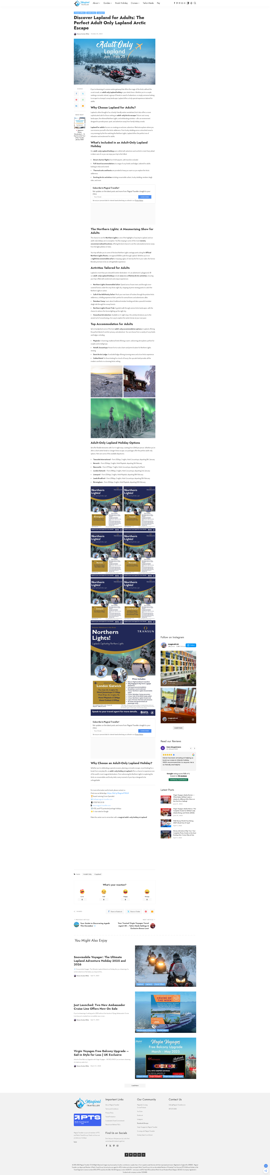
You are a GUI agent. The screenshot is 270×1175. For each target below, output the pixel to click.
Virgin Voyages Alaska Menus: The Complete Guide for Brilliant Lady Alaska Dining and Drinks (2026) (184, 811)
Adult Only (91, 13)
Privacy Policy (109, 1113)
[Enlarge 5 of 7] (120, 581)
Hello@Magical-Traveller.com (177, 1105)
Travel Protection (110, 1117)
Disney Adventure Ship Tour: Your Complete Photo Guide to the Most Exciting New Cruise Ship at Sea (184, 833)
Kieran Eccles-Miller (83, 34)
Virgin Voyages (155, 1076)
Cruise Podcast (141, 1107)
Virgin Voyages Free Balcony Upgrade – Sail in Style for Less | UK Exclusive (101, 1053)
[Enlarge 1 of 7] (120, 489)
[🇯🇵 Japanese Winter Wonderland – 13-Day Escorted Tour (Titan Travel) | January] (79, 122)
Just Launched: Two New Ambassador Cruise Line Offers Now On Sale (99, 1007)
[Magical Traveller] (82, 3)
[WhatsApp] (185, 3)
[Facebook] (174, 3)
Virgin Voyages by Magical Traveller (147, 1127)
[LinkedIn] (76, 105)
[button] (194, 748)
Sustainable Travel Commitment (114, 1121)
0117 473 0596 (173, 1109)
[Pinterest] (177, 3)
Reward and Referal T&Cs (112, 1124)
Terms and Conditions (111, 1109)
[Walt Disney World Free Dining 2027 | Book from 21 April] (166, 823)
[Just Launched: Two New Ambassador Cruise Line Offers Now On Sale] (165, 1012)
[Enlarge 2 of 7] (153, 489)
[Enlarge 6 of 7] (153, 581)
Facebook (140, 1115)
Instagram (140, 1119)
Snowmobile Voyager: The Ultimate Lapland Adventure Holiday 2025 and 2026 (100, 960)
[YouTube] (182, 3)
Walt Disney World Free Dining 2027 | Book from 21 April (183, 822)
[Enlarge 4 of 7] (153, 535)
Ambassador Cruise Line (146, 1030)
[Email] (82, 105)
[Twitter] (82, 93)
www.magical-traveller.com (101, 805)
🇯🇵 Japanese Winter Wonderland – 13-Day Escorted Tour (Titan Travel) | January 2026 (79, 134)
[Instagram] (179, 3)
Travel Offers (79, 13)
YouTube (139, 1111)
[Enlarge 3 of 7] (120, 535)
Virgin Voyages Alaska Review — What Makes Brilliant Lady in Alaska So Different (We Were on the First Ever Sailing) (184, 798)
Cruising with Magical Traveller (146, 1131)
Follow (192, 645)
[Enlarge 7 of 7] (153, 627)
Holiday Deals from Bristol (145, 1135)
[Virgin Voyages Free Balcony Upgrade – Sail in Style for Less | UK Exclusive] (165, 1058)
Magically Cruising (142, 1105)
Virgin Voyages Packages (173, 1076)
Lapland (100, 13)
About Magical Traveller (112, 1105)
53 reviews (182, 776)
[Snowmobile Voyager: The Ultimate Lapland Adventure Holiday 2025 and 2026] (165, 966)
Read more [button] (161, 768)
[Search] (195, 3)
